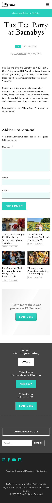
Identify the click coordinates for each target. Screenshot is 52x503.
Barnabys (6, 108)
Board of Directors (25, 471)
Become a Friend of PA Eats (26, 13)
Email (5, 190)
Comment (7, 147)
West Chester (29, 46)
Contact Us (41, 471)
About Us (10, 471)
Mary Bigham (20, 53)
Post (18, 46)
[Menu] (48, 4)
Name (5, 177)
